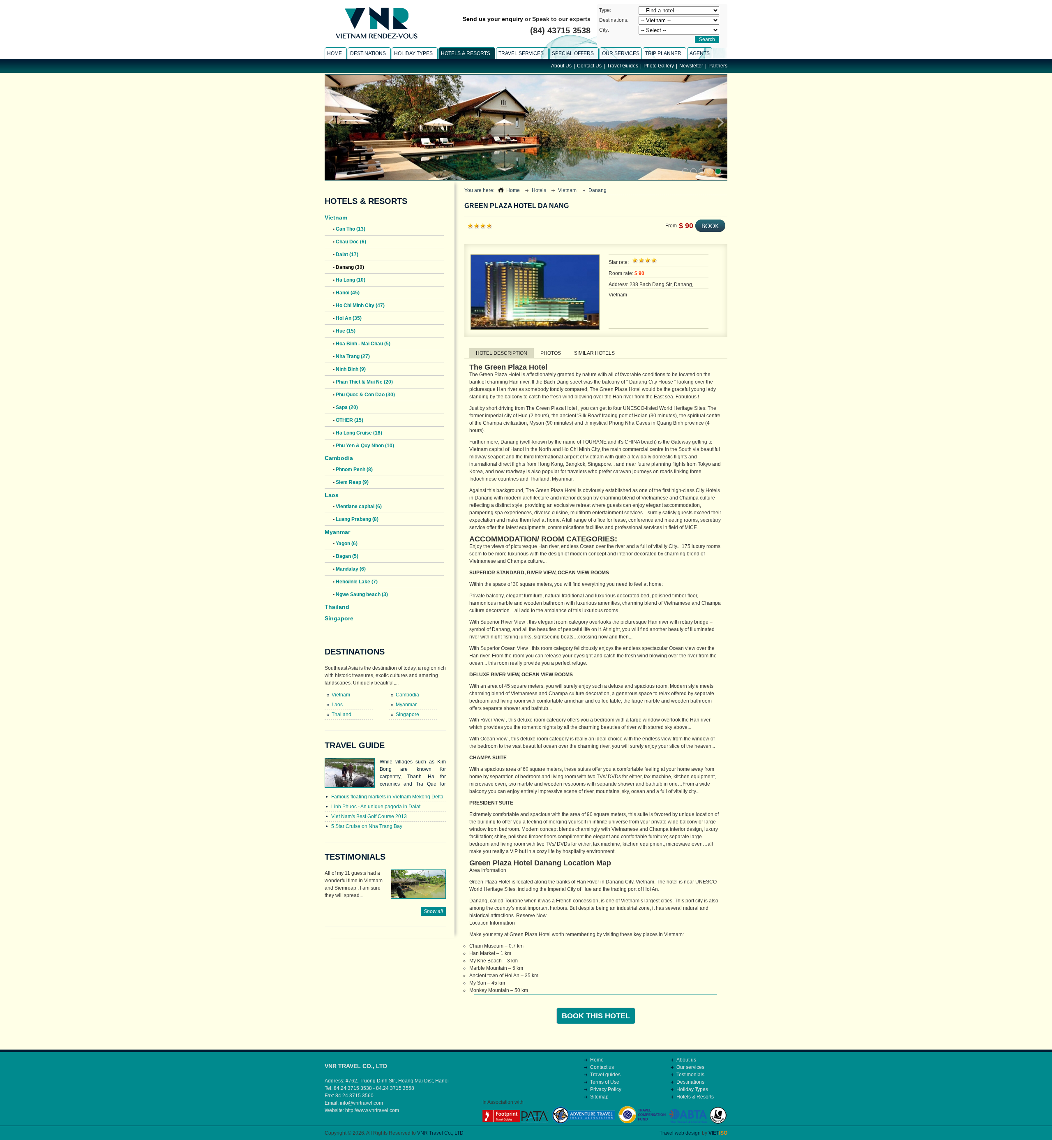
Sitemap (599, 1097)
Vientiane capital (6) (359, 506)
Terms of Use (604, 1082)
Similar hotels (594, 353)
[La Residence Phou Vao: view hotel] (685, 171)
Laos (332, 495)
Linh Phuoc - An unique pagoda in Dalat (375, 806)
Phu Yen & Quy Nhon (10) (365, 446)
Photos (550, 353)
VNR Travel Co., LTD (440, 1133)
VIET (717, 1133)
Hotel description (501, 353)
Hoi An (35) (349, 318)
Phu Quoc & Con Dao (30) (365, 395)
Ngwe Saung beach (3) (362, 594)
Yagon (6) (347, 543)
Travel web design (680, 1133)
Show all (433, 911)
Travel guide (355, 745)
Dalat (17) (347, 254)
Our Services (620, 53)
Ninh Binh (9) (351, 369)
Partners (717, 66)
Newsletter (691, 66)
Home (513, 190)
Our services (690, 1067)
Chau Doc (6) (351, 242)
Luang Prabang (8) (357, 519)
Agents (700, 53)
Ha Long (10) (350, 280)
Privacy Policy (605, 1089)
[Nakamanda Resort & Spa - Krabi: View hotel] (693, 171)
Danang (597, 190)
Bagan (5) (347, 556)
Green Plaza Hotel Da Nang (516, 205)
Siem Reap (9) (352, 482)
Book (710, 226)
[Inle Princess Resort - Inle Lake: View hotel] (710, 171)
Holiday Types (692, 1089)
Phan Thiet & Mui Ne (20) (364, 382)
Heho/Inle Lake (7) (357, 582)
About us (686, 1060)
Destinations (355, 651)
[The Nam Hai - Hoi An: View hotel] (718, 171)
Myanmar (337, 532)
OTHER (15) (349, 420)
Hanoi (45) (348, 293)
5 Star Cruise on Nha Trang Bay (366, 826)
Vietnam (336, 217)
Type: (605, 10)
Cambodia (339, 458)
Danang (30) (350, 267)
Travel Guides (622, 66)
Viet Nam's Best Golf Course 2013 (369, 816)
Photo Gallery (659, 66)
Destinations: (613, 20)
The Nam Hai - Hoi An (360, 170)
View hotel (412, 170)
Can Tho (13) (350, 229)
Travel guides (605, 1075)
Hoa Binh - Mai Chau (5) (363, 344)
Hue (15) (345, 331)
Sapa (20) (347, 407)
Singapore (339, 618)
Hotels (539, 190)
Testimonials (355, 856)
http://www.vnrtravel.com (372, 1110)
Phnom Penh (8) (354, 469)
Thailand (337, 607)
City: (604, 30)
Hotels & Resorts (366, 201)
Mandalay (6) (351, 569)
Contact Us (589, 66)
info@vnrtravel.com (361, 1103)
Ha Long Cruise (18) (359, 433)
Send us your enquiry (493, 19)
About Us (561, 66)
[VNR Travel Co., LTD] (376, 40)
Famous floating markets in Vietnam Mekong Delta (387, 797)
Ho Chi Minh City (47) (360, 305)
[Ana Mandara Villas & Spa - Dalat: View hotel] (702, 171)
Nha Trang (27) (353, 356)
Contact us (602, 1067)
